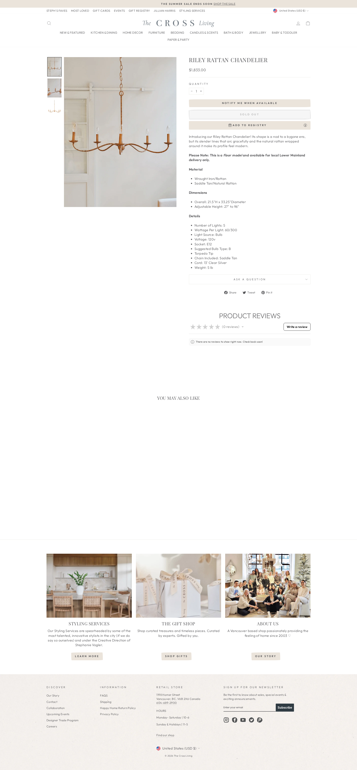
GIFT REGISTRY (139, 10)
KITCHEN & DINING (104, 32)
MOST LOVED (80, 10)
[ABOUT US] (268, 586)
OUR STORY (266, 656)
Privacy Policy (109, 714)
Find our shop (165, 735)
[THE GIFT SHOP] (178, 586)
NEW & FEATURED (72, 32)
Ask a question (250, 279)
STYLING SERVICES (192, 10)
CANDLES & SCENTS (204, 32)
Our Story (52, 695)
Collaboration (55, 708)
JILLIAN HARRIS (164, 10)
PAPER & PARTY (179, 39)
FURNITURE (157, 32)
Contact (51, 702)
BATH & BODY (233, 32)
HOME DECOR (133, 32)
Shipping (105, 702)
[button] (54, 66)
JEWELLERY (257, 32)
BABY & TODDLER (284, 32)
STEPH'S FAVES (56, 10)
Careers (51, 726)
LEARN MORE (87, 656)
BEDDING (177, 32)
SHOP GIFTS (176, 656)
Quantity (199, 84)
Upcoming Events (57, 714)
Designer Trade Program (62, 720)
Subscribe (285, 707)
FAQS (103, 695)
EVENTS (119, 10)
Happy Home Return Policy (118, 708)
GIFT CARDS (101, 10)
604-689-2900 (166, 703)
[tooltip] (305, 125)
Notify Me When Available (249, 103)
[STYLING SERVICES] (89, 586)
